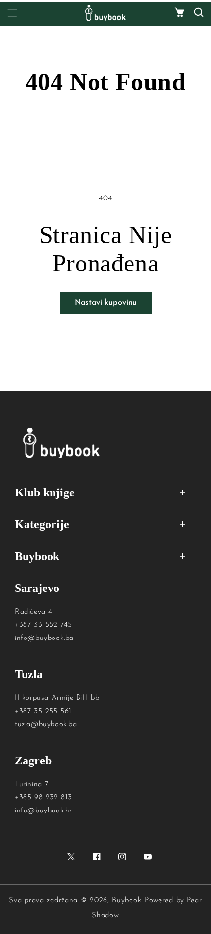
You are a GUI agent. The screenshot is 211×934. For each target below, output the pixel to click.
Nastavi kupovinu (106, 303)
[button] (179, 13)
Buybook (126, 900)
